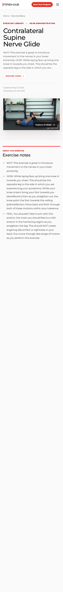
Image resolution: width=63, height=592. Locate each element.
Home (6, 16)
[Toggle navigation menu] (58, 4)
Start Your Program (42, 4)
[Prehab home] (10, 4)
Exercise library (18, 16)
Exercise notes (15, 76)
